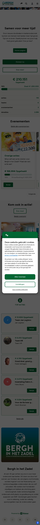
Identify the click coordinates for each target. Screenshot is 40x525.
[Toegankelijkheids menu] (37, 522)
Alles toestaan (20, 277)
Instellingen (20, 284)
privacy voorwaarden (11, 255)
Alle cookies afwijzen (20, 289)
